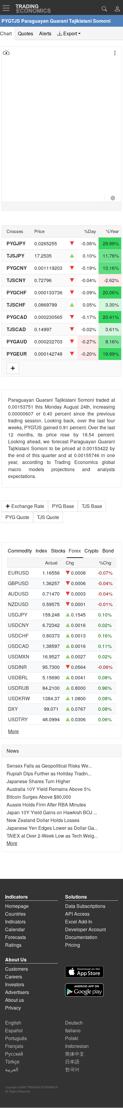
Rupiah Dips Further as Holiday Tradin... (49, 773)
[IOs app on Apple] (84, 972)
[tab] (69, 33)
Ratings (13, 944)
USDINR (17, 666)
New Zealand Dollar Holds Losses (43, 820)
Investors (14, 984)
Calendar (15, 929)
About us (14, 999)
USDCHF (18, 635)
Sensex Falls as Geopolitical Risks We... (49, 765)
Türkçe (12, 1061)
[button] (117, 9)
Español (14, 1030)
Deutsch (74, 1022)
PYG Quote (17, 517)
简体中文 (74, 1053)
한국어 (72, 1069)
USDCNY (18, 625)
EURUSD (18, 572)
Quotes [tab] (25, 33)
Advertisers (17, 992)
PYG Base (63, 506)
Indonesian (77, 1045)
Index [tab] (41, 550)
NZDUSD (18, 604)
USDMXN (18, 656)
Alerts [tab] (45, 33)
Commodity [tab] (20, 550)
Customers (16, 968)
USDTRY (18, 719)
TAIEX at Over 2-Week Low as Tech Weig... (52, 835)
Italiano (73, 1030)
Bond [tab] (108, 550)
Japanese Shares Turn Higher (38, 781)
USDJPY (17, 614)
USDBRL (18, 677)
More (13, 731)
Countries (15, 913)
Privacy (13, 1007)
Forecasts (15, 937)
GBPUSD (18, 583)
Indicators (15, 921)
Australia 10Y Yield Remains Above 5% (49, 789)
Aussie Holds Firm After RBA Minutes (46, 804)
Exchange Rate (27, 506)
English (13, 1022)
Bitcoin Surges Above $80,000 (39, 796)
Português (16, 1038)
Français (14, 1045)
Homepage (17, 905)
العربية (11, 1069)
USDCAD (18, 646)
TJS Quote (48, 517)
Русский (14, 1053)
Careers (13, 976)
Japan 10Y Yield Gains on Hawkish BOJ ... (52, 812)
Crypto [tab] (91, 550)
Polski (71, 1038)
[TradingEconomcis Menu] (7, 8)
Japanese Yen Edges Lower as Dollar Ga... (52, 827)
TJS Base (92, 506)
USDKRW (19, 698)
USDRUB (18, 687)
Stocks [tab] (58, 550)
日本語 (72, 1061)
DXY (13, 708)
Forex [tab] (75, 550)
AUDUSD (18, 593)
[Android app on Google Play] (84, 991)
